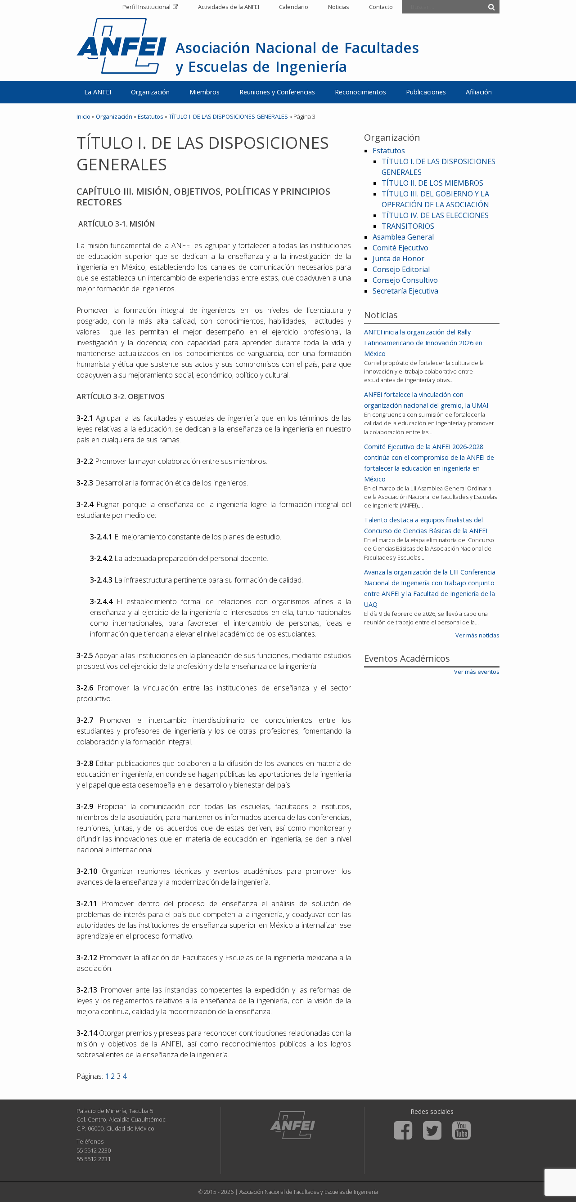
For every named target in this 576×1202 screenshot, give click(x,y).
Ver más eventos (477, 672)
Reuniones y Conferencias (277, 92)
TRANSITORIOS (408, 226)
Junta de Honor (398, 258)
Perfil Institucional (146, 7)
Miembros (204, 92)
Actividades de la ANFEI (228, 7)
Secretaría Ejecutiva (405, 291)
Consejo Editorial (401, 269)
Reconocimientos (360, 92)
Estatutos (150, 116)
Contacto (381, 7)
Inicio (83, 116)
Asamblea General (403, 237)
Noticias (338, 7)
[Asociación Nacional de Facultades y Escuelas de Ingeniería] (292, 1125)
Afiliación (479, 92)
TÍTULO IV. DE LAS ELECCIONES (435, 215)
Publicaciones (426, 92)
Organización (150, 92)
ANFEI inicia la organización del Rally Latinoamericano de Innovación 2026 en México (423, 343)
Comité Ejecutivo (400, 248)
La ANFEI (97, 92)
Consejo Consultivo (405, 280)
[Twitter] (432, 1130)
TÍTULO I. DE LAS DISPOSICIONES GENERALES (228, 116)
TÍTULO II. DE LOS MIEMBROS (432, 183)
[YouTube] (461, 1130)
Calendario (293, 7)
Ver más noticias (477, 635)
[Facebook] (403, 1130)
